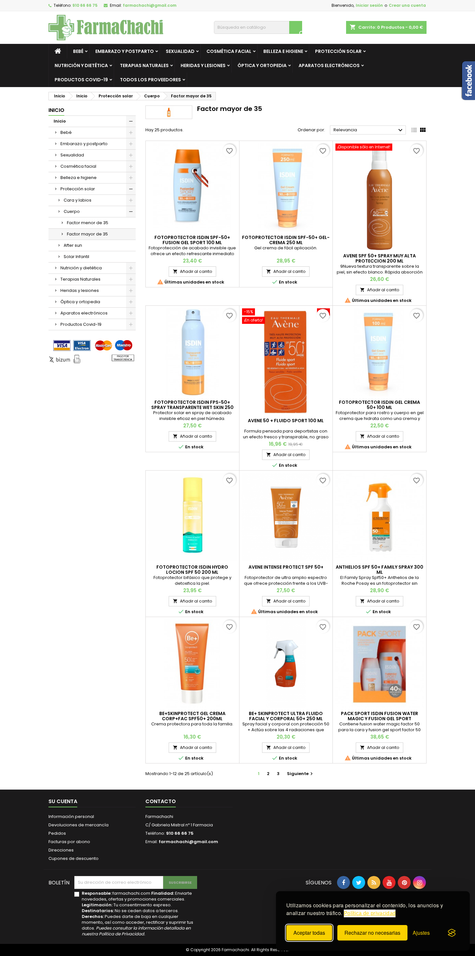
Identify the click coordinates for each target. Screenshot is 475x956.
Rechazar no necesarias (372, 932)
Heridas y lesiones (203, 65)
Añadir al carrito (192, 271)
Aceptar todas (309, 932)
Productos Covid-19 (81, 79)
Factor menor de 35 (87, 223)
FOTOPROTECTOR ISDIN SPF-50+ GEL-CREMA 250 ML (286, 240)
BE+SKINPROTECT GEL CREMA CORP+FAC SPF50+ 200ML (192, 716)
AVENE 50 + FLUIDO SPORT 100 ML (286, 420)
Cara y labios (77, 200)
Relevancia (368, 130)
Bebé (78, 51)
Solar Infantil (76, 257)
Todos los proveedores (150, 79)
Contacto (160, 801)
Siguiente (300, 774)
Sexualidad (180, 51)
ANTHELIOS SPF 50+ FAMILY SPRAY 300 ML (379, 569)
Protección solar (338, 51)
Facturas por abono (69, 842)
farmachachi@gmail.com (149, 5)
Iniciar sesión (369, 5)
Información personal (71, 816)
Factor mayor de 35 (87, 234)
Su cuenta (62, 801)
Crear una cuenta (407, 5)
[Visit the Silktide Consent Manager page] (451, 933)
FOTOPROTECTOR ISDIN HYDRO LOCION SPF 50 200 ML (192, 569)
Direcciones (61, 850)
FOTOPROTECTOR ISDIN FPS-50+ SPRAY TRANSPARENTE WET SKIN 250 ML (192, 407)
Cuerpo (72, 211)
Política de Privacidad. (122, 934)
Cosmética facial (228, 51)
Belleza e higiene (283, 51)
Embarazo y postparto (124, 51)
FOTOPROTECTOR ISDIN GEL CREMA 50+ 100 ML (379, 405)
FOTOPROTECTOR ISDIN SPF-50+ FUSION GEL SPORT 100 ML (192, 240)
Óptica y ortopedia (262, 65)
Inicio (56, 110)
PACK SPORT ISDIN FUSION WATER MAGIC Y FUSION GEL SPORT (379, 716)
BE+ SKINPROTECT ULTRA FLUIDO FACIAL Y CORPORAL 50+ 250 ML (286, 716)
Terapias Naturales (144, 65)
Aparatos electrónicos (329, 65)
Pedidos (57, 833)
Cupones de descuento (73, 858)
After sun (73, 245)
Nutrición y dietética (81, 65)
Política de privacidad (370, 913)
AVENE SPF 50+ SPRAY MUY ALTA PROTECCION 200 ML (379, 258)
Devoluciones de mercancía (78, 825)
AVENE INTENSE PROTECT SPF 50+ (285, 567)
